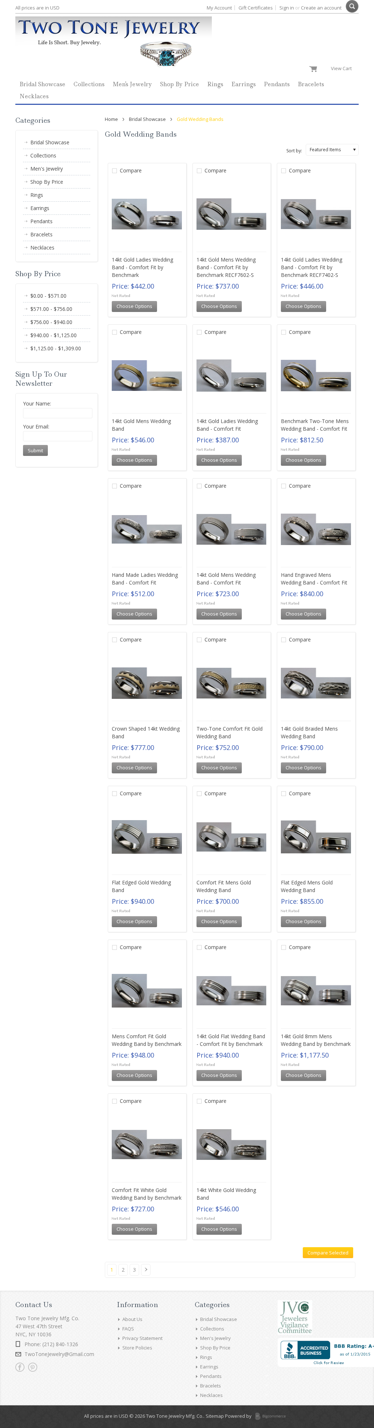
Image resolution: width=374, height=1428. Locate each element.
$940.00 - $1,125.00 (53, 335)
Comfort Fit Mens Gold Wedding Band (223, 886)
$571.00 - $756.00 (51, 308)
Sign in (286, 7)
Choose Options (134, 306)
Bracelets (311, 84)
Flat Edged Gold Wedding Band (141, 886)
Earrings (243, 84)
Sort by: (294, 151)
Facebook (19, 1367)
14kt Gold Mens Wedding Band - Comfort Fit (226, 578)
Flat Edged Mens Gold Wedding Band (307, 886)
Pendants (277, 84)
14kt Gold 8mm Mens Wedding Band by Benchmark (316, 1040)
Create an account (321, 7)
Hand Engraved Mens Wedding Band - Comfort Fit (314, 578)
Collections (88, 84)
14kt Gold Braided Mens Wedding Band (309, 732)
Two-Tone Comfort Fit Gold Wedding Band (229, 732)
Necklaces (34, 96)
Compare (131, 170)
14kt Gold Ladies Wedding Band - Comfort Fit (227, 425)
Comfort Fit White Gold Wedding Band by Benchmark (147, 1194)
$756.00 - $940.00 (51, 322)
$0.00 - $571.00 (48, 295)
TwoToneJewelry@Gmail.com (59, 1354)
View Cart (343, 68)
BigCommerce (272, 1417)
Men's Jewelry (132, 84)
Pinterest (32, 1367)
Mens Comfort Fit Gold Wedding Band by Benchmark (147, 1040)
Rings (215, 84)
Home (111, 119)
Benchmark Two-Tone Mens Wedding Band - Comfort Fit (315, 425)
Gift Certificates (255, 7)
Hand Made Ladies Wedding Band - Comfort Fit (145, 578)
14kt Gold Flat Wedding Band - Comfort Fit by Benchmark (230, 1040)
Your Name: (37, 403)
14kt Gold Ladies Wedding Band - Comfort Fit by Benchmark (142, 267)
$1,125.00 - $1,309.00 (55, 348)
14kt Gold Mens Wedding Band (141, 425)
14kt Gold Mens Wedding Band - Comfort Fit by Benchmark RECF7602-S (226, 267)
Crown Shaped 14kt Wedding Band (146, 732)
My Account (219, 7)
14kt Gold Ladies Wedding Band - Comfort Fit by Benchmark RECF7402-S (311, 267)
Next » (147, 1272)
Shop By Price (179, 84)
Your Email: (36, 426)
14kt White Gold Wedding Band (226, 1194)
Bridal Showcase (42, 84)
